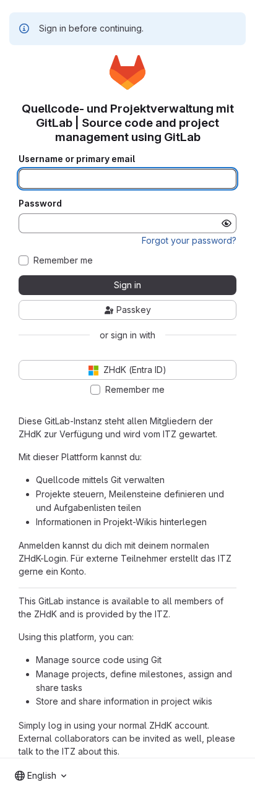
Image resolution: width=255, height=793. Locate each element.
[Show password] (226, 223)
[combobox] (40, 775)
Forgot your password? (189, 240)
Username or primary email (77, 159)
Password (40, 203)
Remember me (63, 260)
